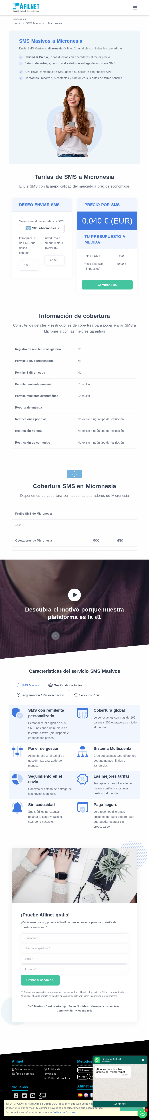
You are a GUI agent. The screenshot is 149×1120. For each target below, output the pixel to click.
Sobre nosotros (23, 1069)
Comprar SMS (107, 284)
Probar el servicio (38, 980)
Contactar (120, 1103)
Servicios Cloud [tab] (89, 695)
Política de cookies (58, 1078)
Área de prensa (24, 1073)
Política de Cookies (64, 1112)
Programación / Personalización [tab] (42, 695)
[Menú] (135, 7)
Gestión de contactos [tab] (67, 685)
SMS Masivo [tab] (29, 685)
